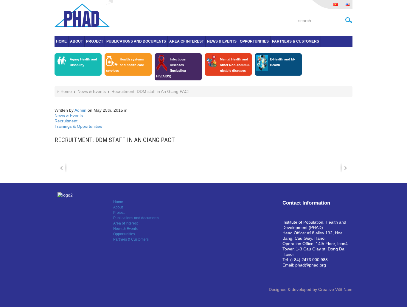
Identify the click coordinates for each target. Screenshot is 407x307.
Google (297, 275)
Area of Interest (186, 41)
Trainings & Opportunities (78, 126)
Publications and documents (136, 41)
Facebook (287, 275)
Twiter (306, 275)
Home (61, 41)
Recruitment (66, 121)
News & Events (222, 41)
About (76, 41)
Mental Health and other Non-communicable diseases (235, 64)
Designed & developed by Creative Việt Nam (310, 289)
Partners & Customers (295, 41)
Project (94, 41)
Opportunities (254, 41)
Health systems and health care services (125, 64)
